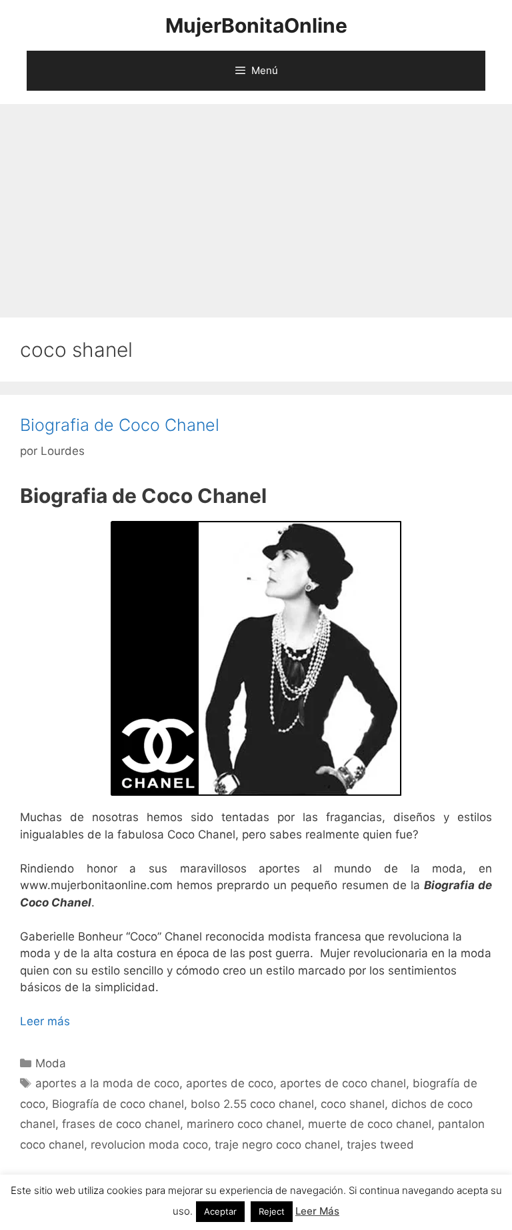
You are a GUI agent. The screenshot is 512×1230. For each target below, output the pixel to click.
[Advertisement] (256, 204)
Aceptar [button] (220, 1211)
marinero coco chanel (244, 1124)
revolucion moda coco (149, 1144)
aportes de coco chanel (343, 1083)
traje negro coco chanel (277, 1144)
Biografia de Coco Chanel (119, 425)
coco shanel (353, 1104)
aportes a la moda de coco (107, 1083)
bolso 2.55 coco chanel (252, 1104)
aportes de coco (229, 1083)
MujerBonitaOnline (256, 25)
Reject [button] (272, 1211)
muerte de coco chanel (369, 1124)
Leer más (45, 1021)
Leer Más (317, 1211)
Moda (50, 1063)
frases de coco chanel (121, 1124)
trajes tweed (380, 1144)
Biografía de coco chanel (118, 1104)
